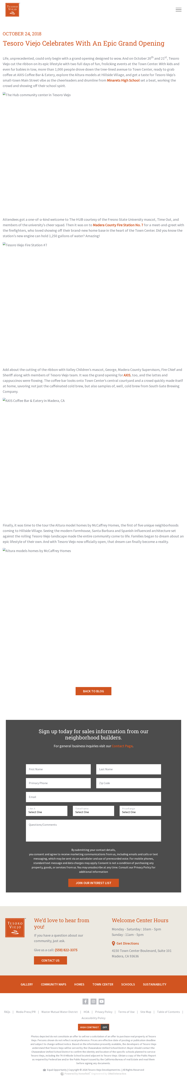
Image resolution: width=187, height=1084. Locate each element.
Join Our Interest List (93, 883)
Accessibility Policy (93, 1018)
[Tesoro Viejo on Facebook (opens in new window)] (85, 1001)
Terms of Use (126, 1012)
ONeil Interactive (117, 1073)
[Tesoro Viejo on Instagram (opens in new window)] (93, 1001)
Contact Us (50, 960)
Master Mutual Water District (59, 1012)
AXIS (127, 375)
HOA (87, 1012)
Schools (128, 984)
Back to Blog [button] (93, 691)
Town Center (102, 984)
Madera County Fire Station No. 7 (118, 225)
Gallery (27, 984)
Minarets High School (123, 80)
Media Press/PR (26, 1012)
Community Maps (53, 984)
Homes (79, 984)
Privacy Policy (104, 1012)
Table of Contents (168, 1012)
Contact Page (122, 746)
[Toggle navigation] (178, 9)
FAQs (7, 1012)
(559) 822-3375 (66, 950)
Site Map (146, 1012)
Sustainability (154, 984)
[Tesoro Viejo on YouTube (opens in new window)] (101, 1001)
